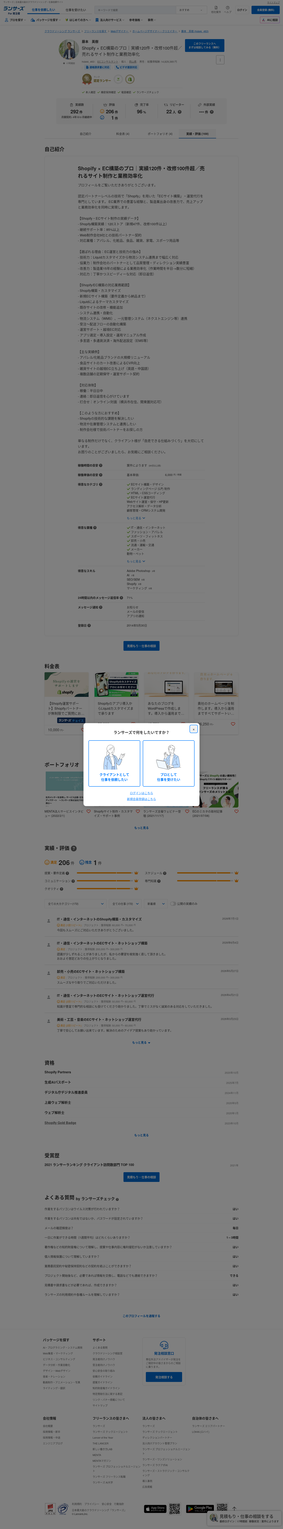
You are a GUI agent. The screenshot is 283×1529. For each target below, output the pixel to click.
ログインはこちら (141, 793)
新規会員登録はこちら (141, 799)
